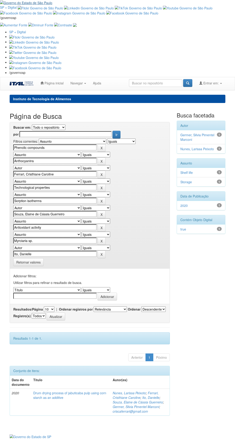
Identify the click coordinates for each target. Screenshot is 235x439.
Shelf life (186, 172)
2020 (184, 205)
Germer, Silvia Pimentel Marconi (136, 406)
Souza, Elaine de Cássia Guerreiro (138, 402)
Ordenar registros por (76, 309)
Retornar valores (28, 262)
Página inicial (54, 83)
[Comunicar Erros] (75, 24)
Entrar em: (211, 83)
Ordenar (134, 309)
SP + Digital (8, 7)
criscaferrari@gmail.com (130, 411)
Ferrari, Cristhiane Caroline (136, 395)
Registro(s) (22, 316)
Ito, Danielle (150, 397)
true (183, 229)
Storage (186, 182)
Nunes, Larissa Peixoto (129, 393)
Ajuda (97, 83)
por (16, 134)
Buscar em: (22, 127)
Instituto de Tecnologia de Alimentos (42, 99)
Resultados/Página (28, 309)
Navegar (77, 83)
